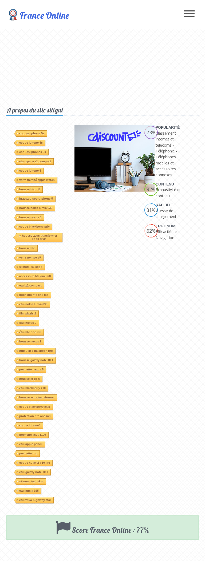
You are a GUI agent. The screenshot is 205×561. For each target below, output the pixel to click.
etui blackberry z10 (32, 388)
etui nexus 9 (27, 322)
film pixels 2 (27, 313)
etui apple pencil (30, 444)
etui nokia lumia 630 (33, 304)
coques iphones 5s (32, 152)
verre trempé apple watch (37, 179)
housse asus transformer (36, 397)
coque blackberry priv (34, 226)
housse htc (27, 248)
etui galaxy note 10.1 (33, 472)
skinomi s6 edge (30, 266)
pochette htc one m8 (33, 294)
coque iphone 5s (31, 142)
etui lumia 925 (29, 490)
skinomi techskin (31, 481)
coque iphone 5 (30, 170)
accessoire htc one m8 (35, 276)
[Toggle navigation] (189, 14)
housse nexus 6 (30, 217)
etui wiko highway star (35, 500)
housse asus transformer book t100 (39, 237)
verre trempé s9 (30, 257)
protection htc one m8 (34, 416)
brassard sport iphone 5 (36, 198)
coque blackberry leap (34, 406)
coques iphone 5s (31, 133)
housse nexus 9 (30, 341)
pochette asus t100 (32, 434)
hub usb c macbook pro (36, 350)
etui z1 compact (30, 285)
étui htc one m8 (30, 332)
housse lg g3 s (29, 378)
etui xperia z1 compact (35, 161)
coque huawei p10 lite (34, 462)
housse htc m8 (29, 189)
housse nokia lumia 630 (35, 207)
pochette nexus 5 (31, 369)
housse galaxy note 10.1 (36, 360)
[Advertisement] (102, 66)
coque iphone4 (29, 425)
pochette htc (28, 453)
